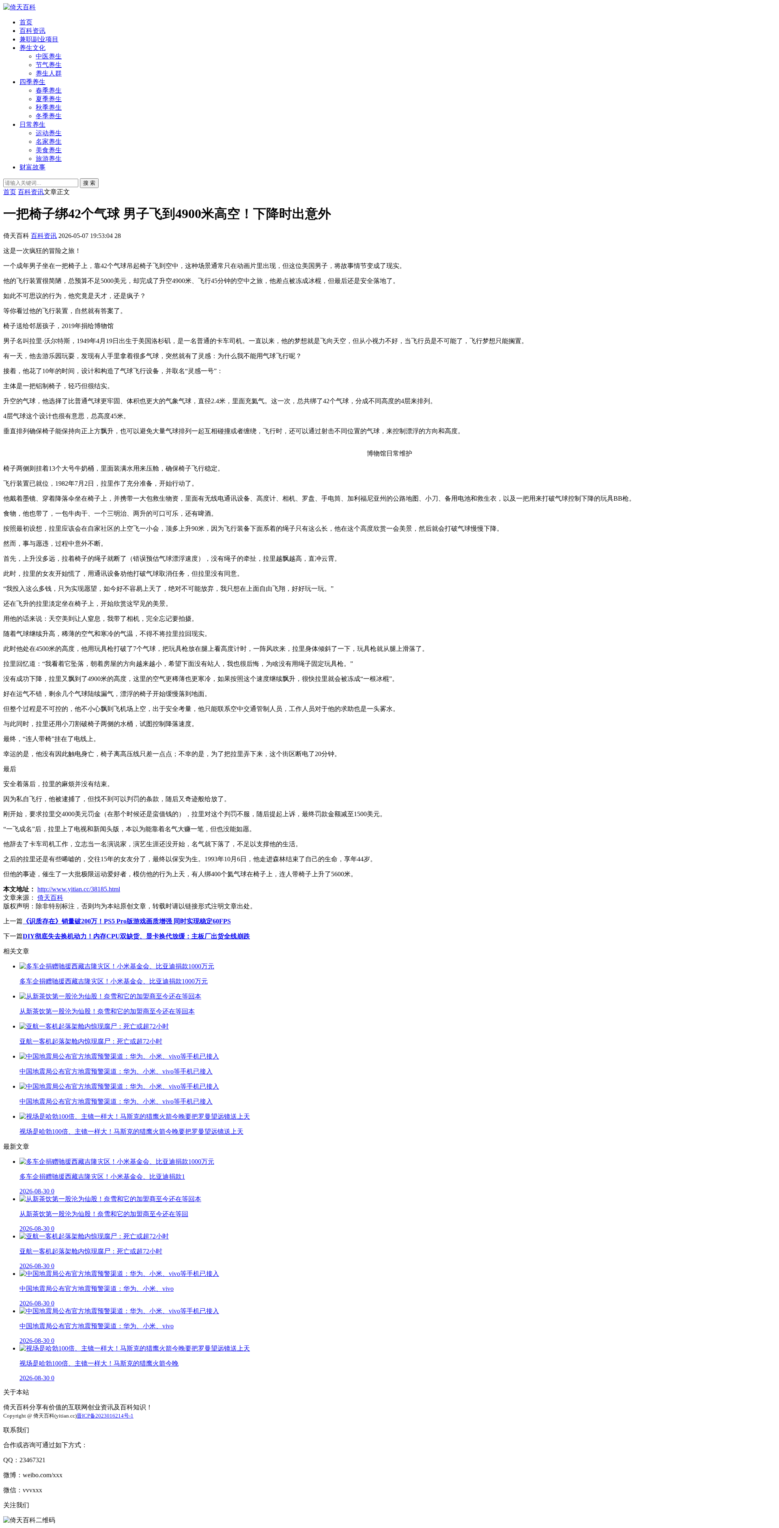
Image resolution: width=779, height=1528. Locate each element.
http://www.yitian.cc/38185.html (78, 889)
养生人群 (49, 73)
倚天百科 (50, 897)
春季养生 (49, 90)
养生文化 (32, 47)
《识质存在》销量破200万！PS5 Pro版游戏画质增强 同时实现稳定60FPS (127, 921)
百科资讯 (32, 30)
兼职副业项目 (38, 39)
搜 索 (89, 183)
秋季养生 (49, 107)
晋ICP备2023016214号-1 (105, 1416)
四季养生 (32, 81)
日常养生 (32, 124)
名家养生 (49, 141)
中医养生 (49, 56)
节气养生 (49, 64)
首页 (25, 22)
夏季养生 (49, 98)
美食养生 (49, 150)
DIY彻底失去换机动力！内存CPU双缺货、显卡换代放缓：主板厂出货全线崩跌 (136, 936)
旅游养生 (49, 158)
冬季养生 (49, 115)
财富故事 (32, 167)
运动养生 (49, 133)
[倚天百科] (19, 7)
